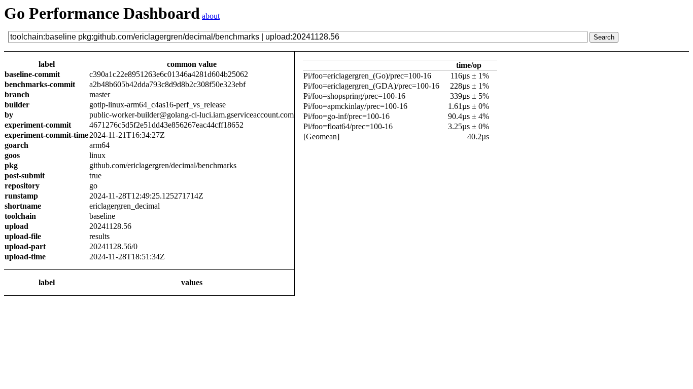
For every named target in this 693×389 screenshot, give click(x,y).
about (211, 16)
